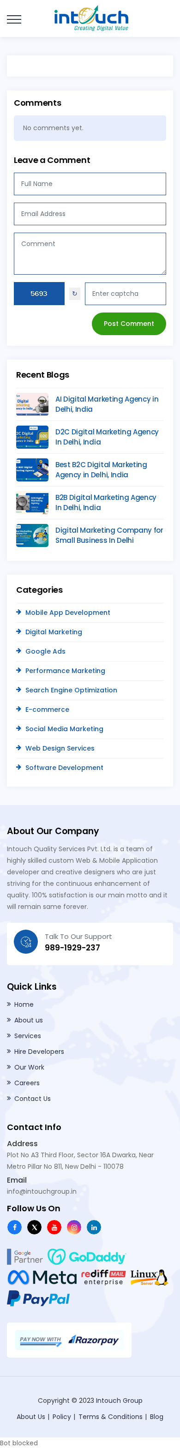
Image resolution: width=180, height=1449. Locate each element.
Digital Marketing (53, 632)
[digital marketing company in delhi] (14, 1227)
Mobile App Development (67, 612)
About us (28, 1020)
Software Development (64, 767)
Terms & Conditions (110, 1416)
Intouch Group (119, 1400)
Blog (156, 1416)
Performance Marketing (65, 670)
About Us (31, 1416)
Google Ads (45, 651)
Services (27, 1035)
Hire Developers (39, 1051)
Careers (27, 1083)
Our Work (29, 1067)
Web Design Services (60, 748)
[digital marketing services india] (94, 1227)
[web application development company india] (54, 1227)
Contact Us (32, 1098)
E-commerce (47, 709)
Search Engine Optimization (71, 690)
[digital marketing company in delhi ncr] (74, 1227)
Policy (62, 1416)
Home (24, 1004)
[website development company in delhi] (94, 17)
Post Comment (129, 323)
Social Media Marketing (64, 729)
